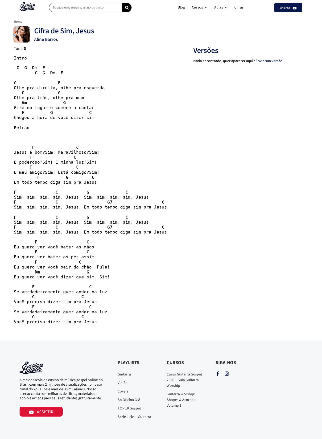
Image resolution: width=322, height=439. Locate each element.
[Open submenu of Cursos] (205, 7)
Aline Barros (46, 39)
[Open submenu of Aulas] (225, 7)
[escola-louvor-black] (27, 4)
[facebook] (218, 373)
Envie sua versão (269, 61)
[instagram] (227, 373)
